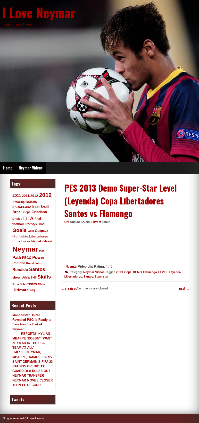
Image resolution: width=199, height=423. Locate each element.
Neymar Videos (31, 168)
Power (38, 257)
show (16, 277)
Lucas (25, 241)
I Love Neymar (39, 12)
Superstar (101, 276)
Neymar (71, 266)
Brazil (17, 212)
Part (41, 250)
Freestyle (31, 224)
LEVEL (162, 272)
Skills (44, 277)
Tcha (15, 284)
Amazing (18, 201)
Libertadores (73, 276)
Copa (128, 272)
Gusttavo (41, 231)
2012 (45, 195)
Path (16, 257)
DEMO (137, 272)
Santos (88, 276)
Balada (31, 202)
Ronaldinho (33, 263)
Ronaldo (20, 269)
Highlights (20, 236)
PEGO (26, 258)
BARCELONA (21, 206)
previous (69, 288)
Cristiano (39, 212)
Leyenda (175, 272)
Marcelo (36, 241)
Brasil (45, 207)
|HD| (32, 290)
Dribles (17, 218)
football (18, 224)
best (36, 207)
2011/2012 (30, 196)
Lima (16, 241)
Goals (19, 230)
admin (106, 222)
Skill (33, 277)
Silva (25, 277)
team (32, 284)
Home (7, 168)
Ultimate (20, 290)
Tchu (23, 284)
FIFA (28, 218)
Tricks (41, 284)
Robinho (18, 263)
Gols (31, 230)
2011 (16, 195)
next (184, 288)
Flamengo (150, 272)
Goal (42, 224)
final (37, 218)
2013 (119, 272)
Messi (47, 241)
